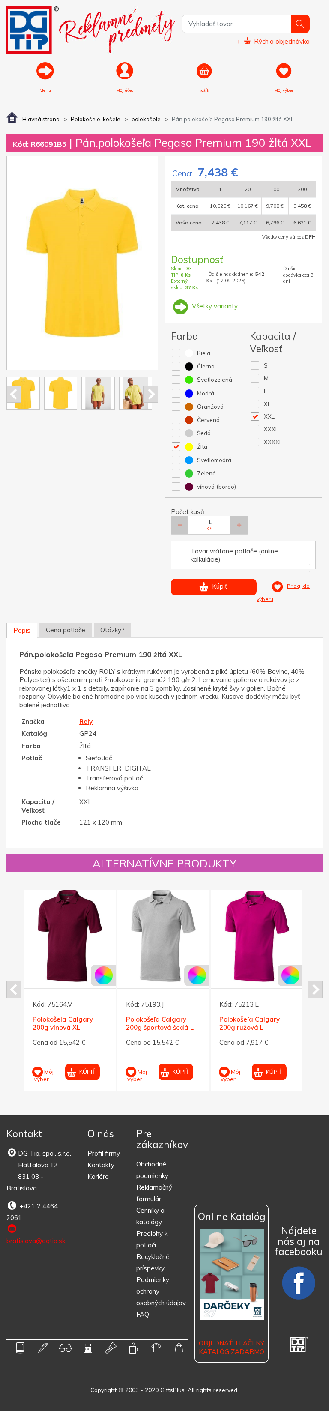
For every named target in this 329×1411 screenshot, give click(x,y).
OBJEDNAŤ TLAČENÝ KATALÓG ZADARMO (231, 1347)
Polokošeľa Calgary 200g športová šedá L (160, 1023)
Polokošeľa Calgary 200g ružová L (249, 1023)
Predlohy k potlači (151, 1239)
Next (150, 394)
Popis (21, 630)
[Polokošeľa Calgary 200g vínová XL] (70, 936)
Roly (86, 721)
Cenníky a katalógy (150, 1216)
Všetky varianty (214, 306)
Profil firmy (103, 1153)
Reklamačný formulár (154, 1193)
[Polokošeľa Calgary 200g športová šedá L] (163, 936)
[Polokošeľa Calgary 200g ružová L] (257, 936)
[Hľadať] (300, 24)
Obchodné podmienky (152, 1170)
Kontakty (100, 1165)
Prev (13, 394)
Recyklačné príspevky (153, 1262)
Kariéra (98, 1176)
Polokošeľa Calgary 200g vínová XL (63, 1023)
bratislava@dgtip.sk (35, 1241)
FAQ (142, 1314)
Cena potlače (65, 630)
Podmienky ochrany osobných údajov (161, 1291)
